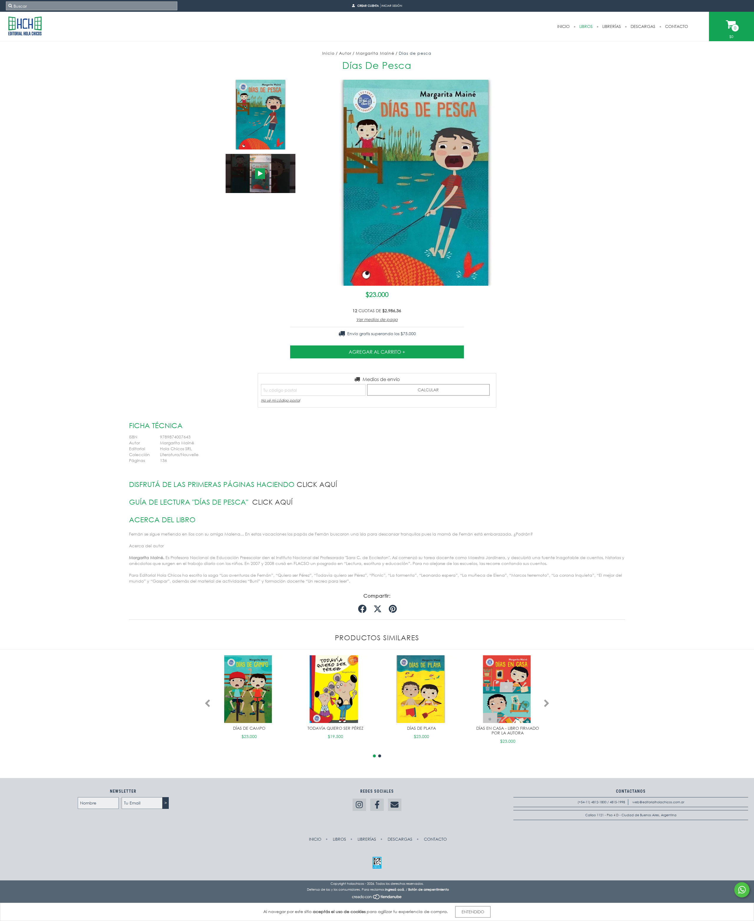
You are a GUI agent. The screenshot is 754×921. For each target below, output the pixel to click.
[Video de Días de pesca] (260, 173)
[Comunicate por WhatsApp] (742, 889)
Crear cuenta (368, 6)
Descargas (642, 26)
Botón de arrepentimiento (428, 889)
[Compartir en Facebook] (362, 609)
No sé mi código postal (280, 400)
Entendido (473, 912)
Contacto (676, 26)
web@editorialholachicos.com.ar (658, 802)
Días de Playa (421, 728)
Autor (345, 53)
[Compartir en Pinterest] (393, 609)
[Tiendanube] (377, 898)
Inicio (563, 26)
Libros (585, 26)
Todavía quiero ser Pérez (335, 728)
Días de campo (249, 728)
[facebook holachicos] (377, 805)
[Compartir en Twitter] (377, 609)
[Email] (394, 805)
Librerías (611, 26)
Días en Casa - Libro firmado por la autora (507, 730)
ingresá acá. (395, 889)
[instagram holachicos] (359, 805)
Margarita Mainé (375, 53)
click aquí (317, 484)
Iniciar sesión (391, 6)
